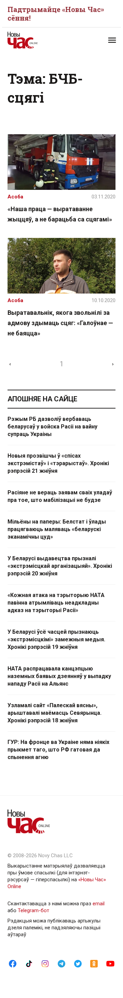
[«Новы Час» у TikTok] (29, 963)
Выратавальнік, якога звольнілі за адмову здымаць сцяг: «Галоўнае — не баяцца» (60, 323)
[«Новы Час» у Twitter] (78, 963)
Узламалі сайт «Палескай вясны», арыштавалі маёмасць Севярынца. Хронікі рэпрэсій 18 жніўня (54, 713)
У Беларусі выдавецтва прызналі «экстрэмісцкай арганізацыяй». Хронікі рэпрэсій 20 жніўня (60, 566)
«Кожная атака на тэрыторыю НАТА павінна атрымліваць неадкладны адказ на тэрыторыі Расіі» (56, 602)
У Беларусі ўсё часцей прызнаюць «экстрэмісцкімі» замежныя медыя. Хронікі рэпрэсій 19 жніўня (56, 639)
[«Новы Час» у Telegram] (61, 963)
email (99, 904)
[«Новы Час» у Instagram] (45, 963)
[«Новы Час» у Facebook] (13, 963)
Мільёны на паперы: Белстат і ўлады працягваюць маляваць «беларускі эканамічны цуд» (57, 529)
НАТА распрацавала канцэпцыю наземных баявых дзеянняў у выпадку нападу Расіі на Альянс (59, 676)
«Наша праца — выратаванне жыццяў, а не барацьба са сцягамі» (60, 214)
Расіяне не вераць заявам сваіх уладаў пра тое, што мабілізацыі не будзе (60, 496)
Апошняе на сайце (42, 399)
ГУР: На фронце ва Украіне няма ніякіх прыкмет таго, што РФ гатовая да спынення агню (58, 749)
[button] (112, 40)
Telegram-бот (33, 910)
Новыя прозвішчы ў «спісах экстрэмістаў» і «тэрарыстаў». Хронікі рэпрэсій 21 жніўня (58, 463)
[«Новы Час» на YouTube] (110, 963)
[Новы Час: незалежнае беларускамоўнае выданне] (35, 40)
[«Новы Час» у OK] (94, 963)
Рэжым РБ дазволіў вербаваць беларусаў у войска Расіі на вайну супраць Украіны (52, 426)
